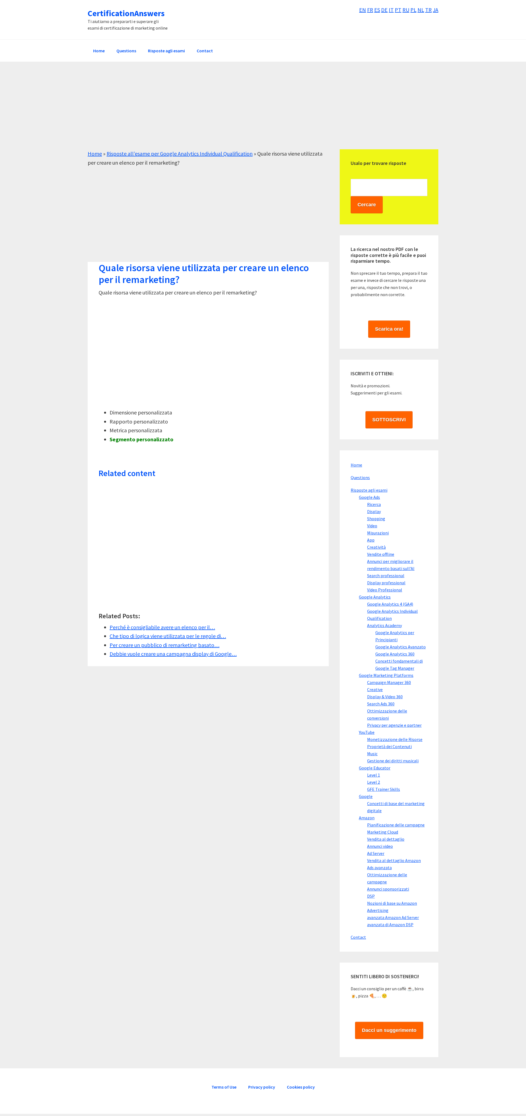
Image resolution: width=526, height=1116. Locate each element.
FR (370, 9)
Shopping (376, 518)
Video (372, 525)
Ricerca (374, 504)
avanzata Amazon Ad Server (393, 917)
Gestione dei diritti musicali (393, 760)
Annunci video (380, 846)
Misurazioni (378, 533)
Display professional (386, 582)
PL (413, 9)
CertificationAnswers (126, 13)
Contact (358, 937)
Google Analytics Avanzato (400, 646)
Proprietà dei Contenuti (389, 746)
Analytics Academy (384, 625)
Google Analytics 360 (394, 654)
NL (421, 9)
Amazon (367, 817)
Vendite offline (380, 554)
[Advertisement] (252, 111)
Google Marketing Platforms (386, 675)
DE (384, 9)
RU (405, 9)
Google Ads (369, 497)
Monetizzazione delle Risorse (394, 739)
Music (372, 753)
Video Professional (384, 590)
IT (391, 9)
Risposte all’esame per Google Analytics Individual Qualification (180, 153)
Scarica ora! (389, 329)
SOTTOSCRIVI (389, 419)
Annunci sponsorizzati (388, 889)
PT (398, 9)
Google (366, 796)
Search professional (385, 575)
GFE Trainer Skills (383, 789)
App (371, 540)
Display (374, 511)
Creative (375, 689)
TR (428, 9)
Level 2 (373, 782)
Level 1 (373, 775)
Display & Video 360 (385, 696)
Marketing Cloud (382, 832)
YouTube (367, 732)
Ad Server (375, 853)
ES (377, 9)
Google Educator (374, 768)
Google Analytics (375, 597)
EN (362, 9)
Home (95, 153)
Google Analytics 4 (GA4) (390, 604)
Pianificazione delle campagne (396, 825)
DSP (371, 896)
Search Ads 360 (381, 703)
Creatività (376, 547)
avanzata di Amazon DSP (390, 924)
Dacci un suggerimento (389, 1030)
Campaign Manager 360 (389, 682)
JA (435, 9)
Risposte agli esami (369, 490)
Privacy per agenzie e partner (394, 725)
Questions (360, 477)
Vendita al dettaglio (385, 839)
